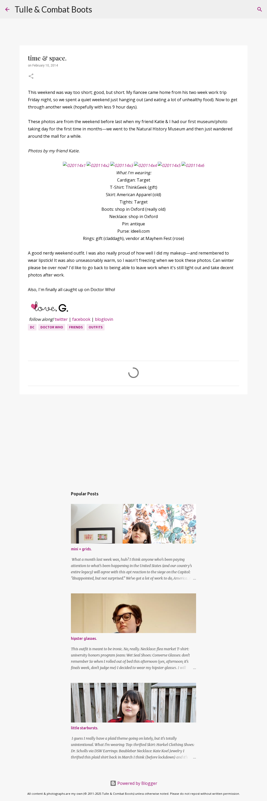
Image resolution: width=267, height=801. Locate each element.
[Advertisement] (133, 438)
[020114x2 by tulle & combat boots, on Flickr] (98, 165)
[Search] (99, 9)
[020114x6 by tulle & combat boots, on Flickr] (192, 165)
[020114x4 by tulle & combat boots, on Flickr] (145, 165)
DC (32, 327)
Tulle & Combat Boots (53, 9)
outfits (95, 327)
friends (76, 327)
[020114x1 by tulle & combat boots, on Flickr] (74, 165)
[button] (31, 76)
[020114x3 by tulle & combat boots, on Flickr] (121, 165)
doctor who (51, 327)
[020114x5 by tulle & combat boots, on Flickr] (169, 165)
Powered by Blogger (136, 783)
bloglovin (104, 319)
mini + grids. (81, 549)
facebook (81, 319)
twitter (61, 319)
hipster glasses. (84, 638)
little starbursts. (84, 728)
